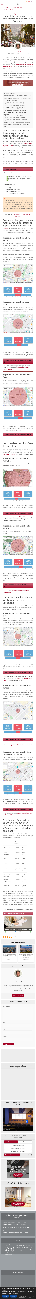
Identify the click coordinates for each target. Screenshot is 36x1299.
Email (5, 1029)
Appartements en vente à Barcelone (12, 1230)
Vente (25, 1142)
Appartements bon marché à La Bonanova (15, 110)
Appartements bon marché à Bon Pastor (15, 105)
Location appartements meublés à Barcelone (15, 1222)
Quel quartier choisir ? (18, 14)
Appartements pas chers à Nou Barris (14, 102)
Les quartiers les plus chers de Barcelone (14, 107)
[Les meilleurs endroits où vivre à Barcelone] (26, 949)
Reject (13, 1296)
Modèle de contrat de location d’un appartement (18, 929)
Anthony (21, 52)
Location (11, 1142)
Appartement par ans (18, 1145)
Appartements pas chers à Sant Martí (14, 104)
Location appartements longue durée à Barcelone (16, 1227)
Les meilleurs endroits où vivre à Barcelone (26, 954)
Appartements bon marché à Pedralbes (15, 109)
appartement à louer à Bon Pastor (21, 438)
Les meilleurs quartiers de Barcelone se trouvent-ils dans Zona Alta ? (9, 955)
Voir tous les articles (18, 995)
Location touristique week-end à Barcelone (14, 1224)
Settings (22, 1296)
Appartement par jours (18, 1151)
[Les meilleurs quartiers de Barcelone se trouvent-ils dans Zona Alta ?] (9, 949)
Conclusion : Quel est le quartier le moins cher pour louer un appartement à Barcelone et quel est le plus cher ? (17, 124)
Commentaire (6, 1006)
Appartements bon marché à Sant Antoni (15, 117)
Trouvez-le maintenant (12, 1155)
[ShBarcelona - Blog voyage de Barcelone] (18, 3)
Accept (5, 1296)
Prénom (5, 1022)
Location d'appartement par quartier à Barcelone (16, 1232)
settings (15, 1293)
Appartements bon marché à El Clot (14, 116)
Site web (5, 1036)
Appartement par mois (18, 1148)
